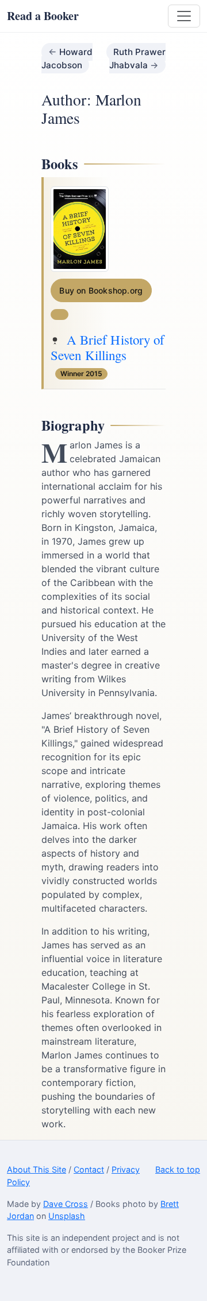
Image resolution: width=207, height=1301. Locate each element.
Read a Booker (43, 15)
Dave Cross (65, 1204)
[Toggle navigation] (184, 16)
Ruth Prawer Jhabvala (137, 58)
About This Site (36, 1169)
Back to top (177, 1169)
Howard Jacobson (67, 58)
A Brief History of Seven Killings (108, 347)
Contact (89, 1169)
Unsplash (66, 1216)
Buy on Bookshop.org (101, 290)
